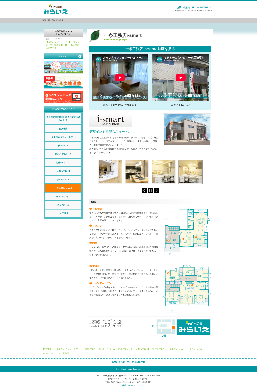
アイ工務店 (63, 213)
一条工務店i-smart (63, 188)
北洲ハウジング (63, 162)
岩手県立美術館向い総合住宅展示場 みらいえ (64, 118)
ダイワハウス (63, 179)
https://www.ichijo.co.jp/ (115, 40)
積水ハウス (63, 145)
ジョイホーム (63, 205)
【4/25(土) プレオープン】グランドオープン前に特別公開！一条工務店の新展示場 (62, 45)
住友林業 (63, 128)
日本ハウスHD (63, 171)
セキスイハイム (63, 196)
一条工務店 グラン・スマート (63, 137)
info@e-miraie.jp (128, 385)
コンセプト (69, 56)
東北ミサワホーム (63, 154)
